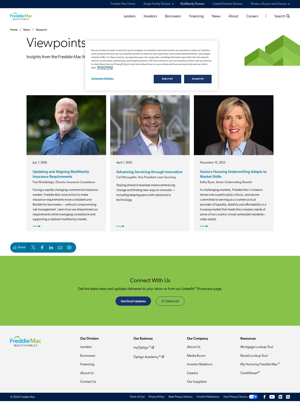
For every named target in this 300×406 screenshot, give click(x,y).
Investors (150, 16)
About (233, 16)
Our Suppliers (197, 382)
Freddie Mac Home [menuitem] (123, 4)
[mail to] (60, 247)
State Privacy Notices (180, 396)
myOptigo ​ (142, 348)
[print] (69, 247)
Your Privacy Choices (235, 396)
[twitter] (33, 247)
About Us (87, 373)
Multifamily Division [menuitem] (192, 4)
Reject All (167, 79)
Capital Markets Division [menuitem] (228, 4)
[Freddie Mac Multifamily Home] (21, 16)
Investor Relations (199, 364)
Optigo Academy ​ (147, 357)
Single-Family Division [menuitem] (157, 4)
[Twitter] (287, 397)
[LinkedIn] (280, 397)
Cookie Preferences (208, 396)
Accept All (198, 79)
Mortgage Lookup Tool (256, 347)
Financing (196, 16)
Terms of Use (137, 396)
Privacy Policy (156, 396)
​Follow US (172, 301)
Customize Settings (102, 78)
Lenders (130, 16)
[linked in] (51, 247)
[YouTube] (272, 397)
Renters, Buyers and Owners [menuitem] (269, 4)
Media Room (196, 356)
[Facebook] (264, 397)
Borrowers (173, 16)
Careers (252, 16)
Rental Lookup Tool (254, 356)
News (216, 16)
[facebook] (42, 247)
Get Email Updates (133, 301)
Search (280, 16)
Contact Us (88, 382)
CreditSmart (250, 373)
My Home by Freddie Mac (260, 364)
